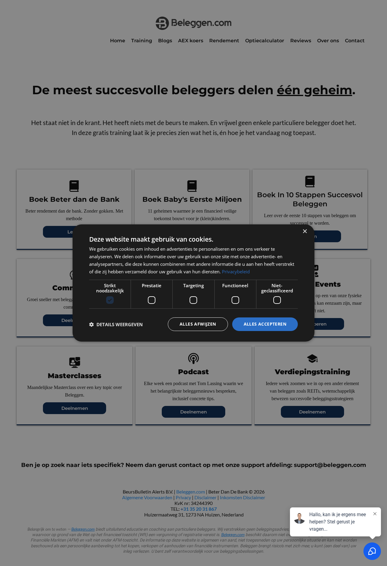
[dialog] (193, 283)
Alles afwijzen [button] (198, 324)
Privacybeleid (236, 272)
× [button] (304, 231)
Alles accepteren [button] (265, 324)
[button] (116, 324)
